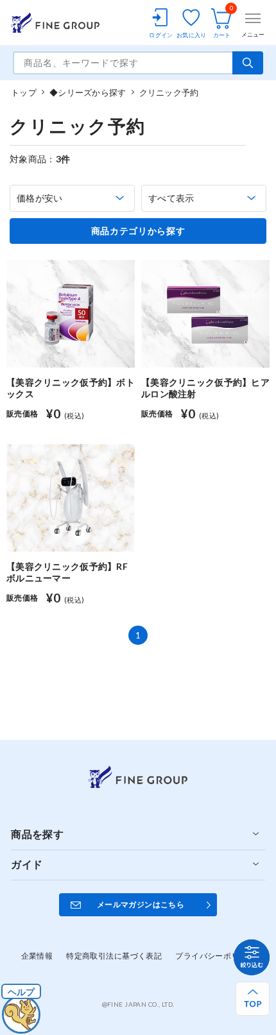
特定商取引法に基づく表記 (114, 956)
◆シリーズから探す (87, 92)
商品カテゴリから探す (138, 231)
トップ (24, 92)
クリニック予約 (169, 92)
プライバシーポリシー (215, 956)
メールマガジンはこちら (140, 904)
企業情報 (37, 956)
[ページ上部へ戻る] (253, 999)
